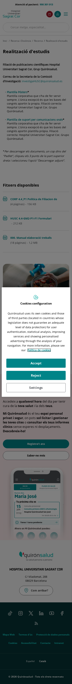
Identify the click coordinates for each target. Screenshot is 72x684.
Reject (36, 375)
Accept (36, 363)
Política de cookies (39, 350)
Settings (36, 387)
